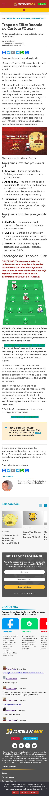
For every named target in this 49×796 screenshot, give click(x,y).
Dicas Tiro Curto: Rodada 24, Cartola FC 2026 (32, 534)
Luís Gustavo (11, 41)
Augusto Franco (27, 528)
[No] (46, 789)
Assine (15, 738)
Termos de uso (9, 781)
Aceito (15, 792)
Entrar (38, 432)
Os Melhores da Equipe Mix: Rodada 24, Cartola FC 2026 (10, 539)
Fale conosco (30, 738)
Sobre (4, 773)
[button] (40, 505)
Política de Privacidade (29, 792)
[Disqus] (24, 693)
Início (3, 18)
